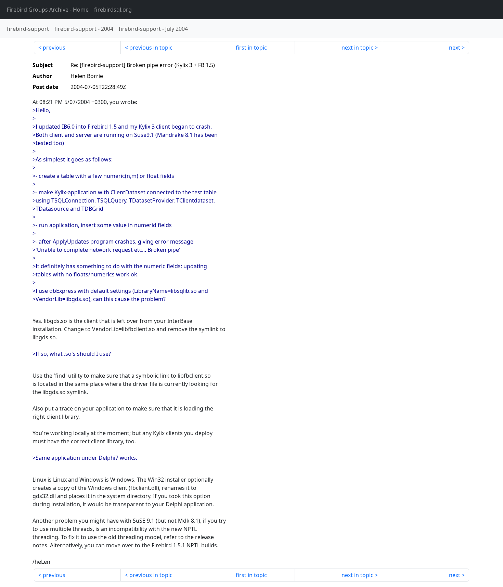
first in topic (251, 47)
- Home (48, 9)
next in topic (357, 47)
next (454, 47)
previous (54, 47)
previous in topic (150, 47)
